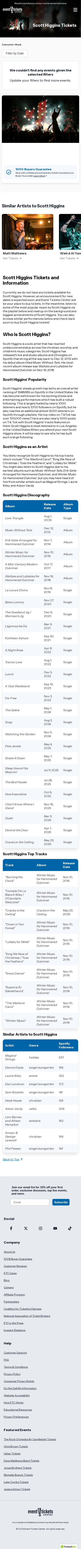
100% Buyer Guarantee (18, 1259)
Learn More (39, 175)
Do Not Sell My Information (20, 1388)
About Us (9, 1251)
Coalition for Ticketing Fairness (22, 1308)
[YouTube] (55, 1229)
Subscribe (61, 1202)
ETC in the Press (13, 1323)
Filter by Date (15, 53)
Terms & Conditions (16, 1367)
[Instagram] (40, 1229)
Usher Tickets (12, 1453)
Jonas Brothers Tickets (17, 1467)
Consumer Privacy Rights (19, 1381)
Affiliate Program (14, 1294)
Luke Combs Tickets (16, 1482)
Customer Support (15, 1352)
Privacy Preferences (16, 1416)
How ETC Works (13, 1402)
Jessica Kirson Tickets (17, 1489)
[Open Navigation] (75, 10)
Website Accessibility (17, 1395)
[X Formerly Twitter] (25, 1229)
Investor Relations (14, 1330)
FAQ (6, 1359)
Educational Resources (18, 1409)
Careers (9, 1287)
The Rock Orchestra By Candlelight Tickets (30, 1439)
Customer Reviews (15, 1266)
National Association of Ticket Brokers (27, 1316)
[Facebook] (11, 1229)
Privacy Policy (12, 1374)
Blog (6, 1280)
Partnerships (11, 1301)
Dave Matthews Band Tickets (21, 1460)
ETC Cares (10, 1273)
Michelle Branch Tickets (18, 1475)
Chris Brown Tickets (16, 1446)
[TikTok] (70, 1229)
